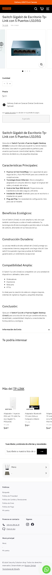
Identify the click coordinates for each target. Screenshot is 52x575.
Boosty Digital (30, 565)
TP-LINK (18, 389)
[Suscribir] (42, 451)
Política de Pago (8, 507)
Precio (5, 91)
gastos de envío (10, 113)
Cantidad (6, 78)
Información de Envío (11, 329)
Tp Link (5, 25)
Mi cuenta (5, 510)
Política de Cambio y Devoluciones (14, 499)
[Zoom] (41, 64)
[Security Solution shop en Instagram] (27, 524)
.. (2, 547)
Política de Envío (8, 503)
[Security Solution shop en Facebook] (32, 524)
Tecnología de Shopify (11, 569)
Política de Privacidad (9, 496)
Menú (4, 543)
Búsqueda (5, 492)
